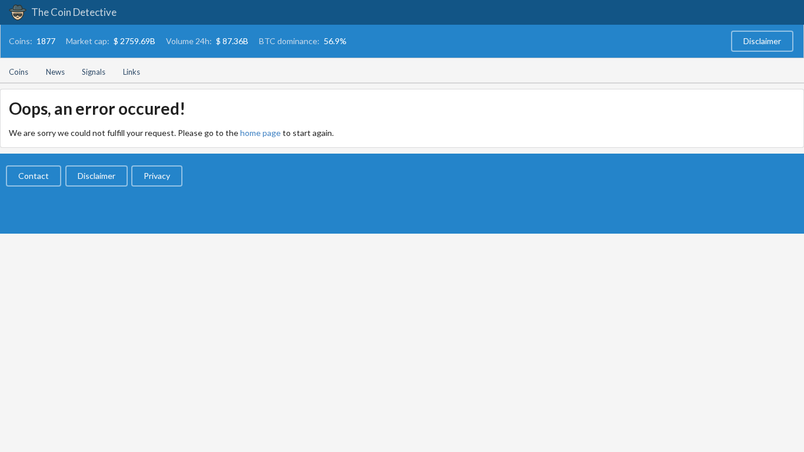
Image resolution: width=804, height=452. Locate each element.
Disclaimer (762, 41)
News (55, 72)
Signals (93, 72)
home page (260, 133)
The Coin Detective (73, 12)
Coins (18, 72)
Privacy (157, 176)
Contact (33, 176)
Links (131, 72)
